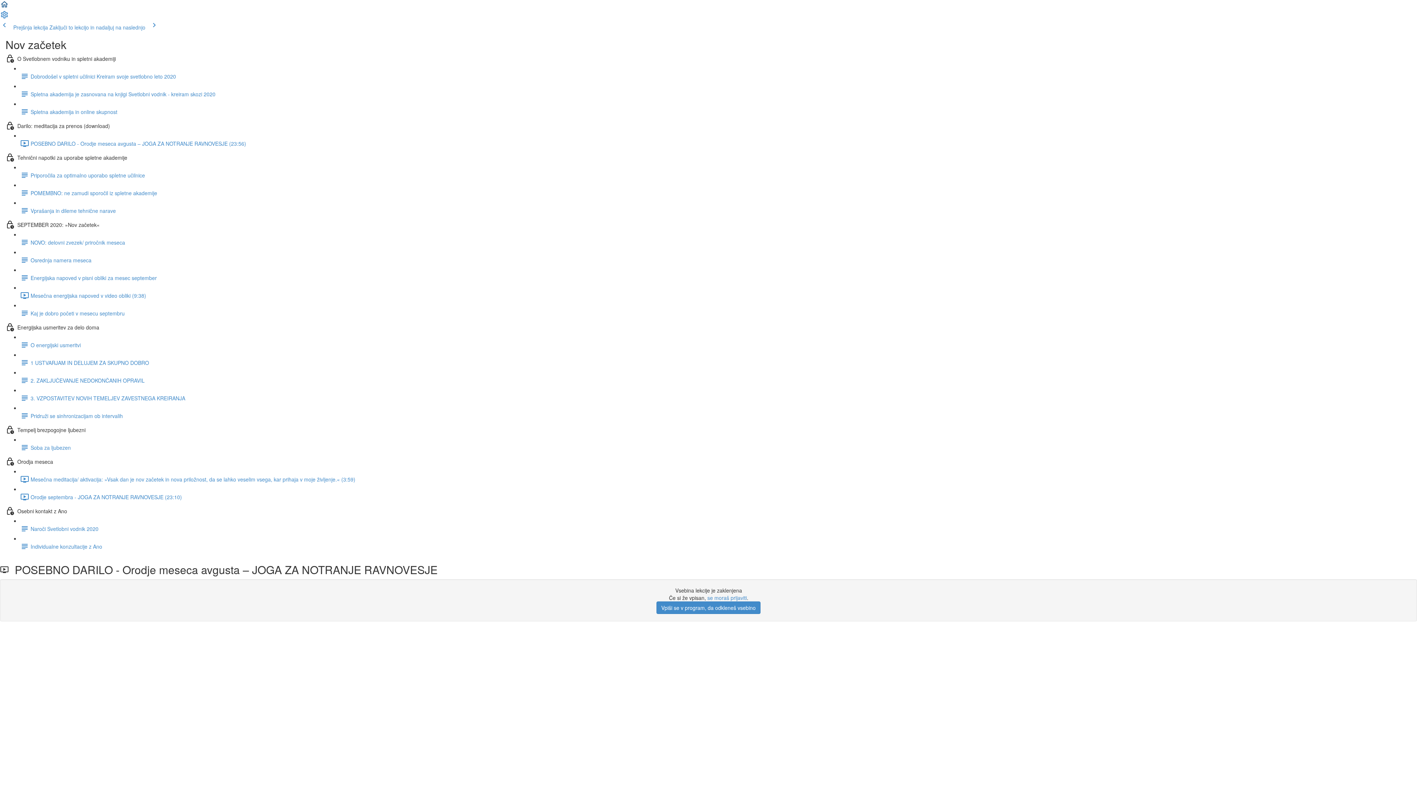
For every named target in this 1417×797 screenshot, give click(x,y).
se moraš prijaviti (727, 597)
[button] (4, 6)
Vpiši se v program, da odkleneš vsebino (708, 607)
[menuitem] (4, 17)
